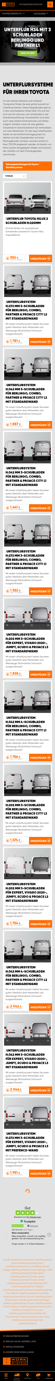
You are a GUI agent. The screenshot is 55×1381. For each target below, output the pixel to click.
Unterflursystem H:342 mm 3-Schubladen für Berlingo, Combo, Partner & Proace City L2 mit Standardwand (26, 394)
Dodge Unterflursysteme (15, 1270)
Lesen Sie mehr (27, 53)
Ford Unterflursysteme (24, 1263)
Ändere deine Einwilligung (20, 1352)
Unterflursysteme (14, 168)
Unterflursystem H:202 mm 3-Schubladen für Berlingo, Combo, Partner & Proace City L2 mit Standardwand (26, 809)
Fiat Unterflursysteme (41, 1259)
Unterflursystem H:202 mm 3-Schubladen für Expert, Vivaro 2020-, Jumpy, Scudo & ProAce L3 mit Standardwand (27, 643)
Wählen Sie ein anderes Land (21, 1341)
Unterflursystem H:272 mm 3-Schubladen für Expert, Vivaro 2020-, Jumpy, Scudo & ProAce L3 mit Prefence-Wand (27, 1142)
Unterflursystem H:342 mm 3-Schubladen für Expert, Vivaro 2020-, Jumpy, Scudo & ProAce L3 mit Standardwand (27, 1059)
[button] (14, 176)
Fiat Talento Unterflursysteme (21, 1293)
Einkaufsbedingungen (17, 1336)
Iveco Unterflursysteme (36, 1266)
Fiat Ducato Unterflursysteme (37, 1296)
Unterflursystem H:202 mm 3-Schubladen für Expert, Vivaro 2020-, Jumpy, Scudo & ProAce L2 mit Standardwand (27, 893)
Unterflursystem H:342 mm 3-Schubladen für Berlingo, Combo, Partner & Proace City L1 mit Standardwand (26, 477)
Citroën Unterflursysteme (15, 1259)
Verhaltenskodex (15, 1347)
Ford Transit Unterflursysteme (37, 1303)
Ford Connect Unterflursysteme (21, 1306)
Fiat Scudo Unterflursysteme (20, 1300)
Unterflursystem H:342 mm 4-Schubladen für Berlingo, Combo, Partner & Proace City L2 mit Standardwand (26, 976)
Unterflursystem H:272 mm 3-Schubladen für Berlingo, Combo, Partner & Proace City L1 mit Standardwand (26, 560)
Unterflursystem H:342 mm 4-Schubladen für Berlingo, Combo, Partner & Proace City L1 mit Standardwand (26, 726)
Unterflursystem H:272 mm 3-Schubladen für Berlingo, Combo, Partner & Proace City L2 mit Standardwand (26, 310)
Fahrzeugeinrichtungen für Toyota (22, 164)
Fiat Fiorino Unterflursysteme (36, 1290)
